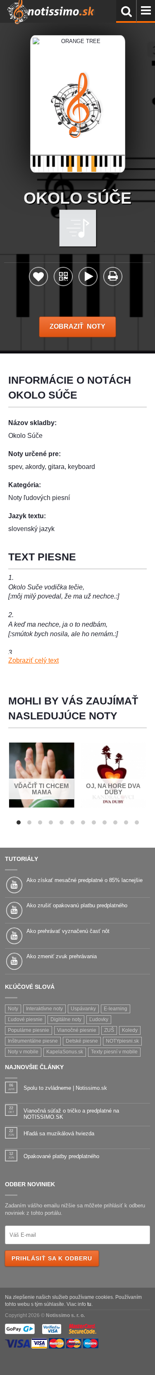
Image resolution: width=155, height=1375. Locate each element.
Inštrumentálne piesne (33, 1041)
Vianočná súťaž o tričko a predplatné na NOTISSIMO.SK (71, 1114)
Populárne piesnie (28, 1030)
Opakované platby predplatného (61, 1156)
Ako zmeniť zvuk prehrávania (61, 956)
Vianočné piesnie (76, 1030)
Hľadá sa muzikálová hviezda (59, 1133)
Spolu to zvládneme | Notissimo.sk (65, 1088)
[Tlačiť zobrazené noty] (113, 278)
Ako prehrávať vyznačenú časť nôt (68, 931)
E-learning (115, 1009)
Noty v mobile (23, 1052)
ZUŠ (109, 1030)
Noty (13, 1009)
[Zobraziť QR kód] (63, 279)
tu (89, 1304)
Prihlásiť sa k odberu (52, 1258)
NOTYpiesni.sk (122, 1041)
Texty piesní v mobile (114, 1052)
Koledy (130, 1030)
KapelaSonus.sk (64, 1052)
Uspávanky (83, 1009)
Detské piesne (82, 1041)
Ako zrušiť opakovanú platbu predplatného (76, 905)
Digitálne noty (65, 1019)
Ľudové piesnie (25, 1019)
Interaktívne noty (44, 1009)
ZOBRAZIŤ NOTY (77, 326)
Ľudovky (98, 1019)
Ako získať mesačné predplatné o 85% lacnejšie (84, 880)
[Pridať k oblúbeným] (38, 279)
